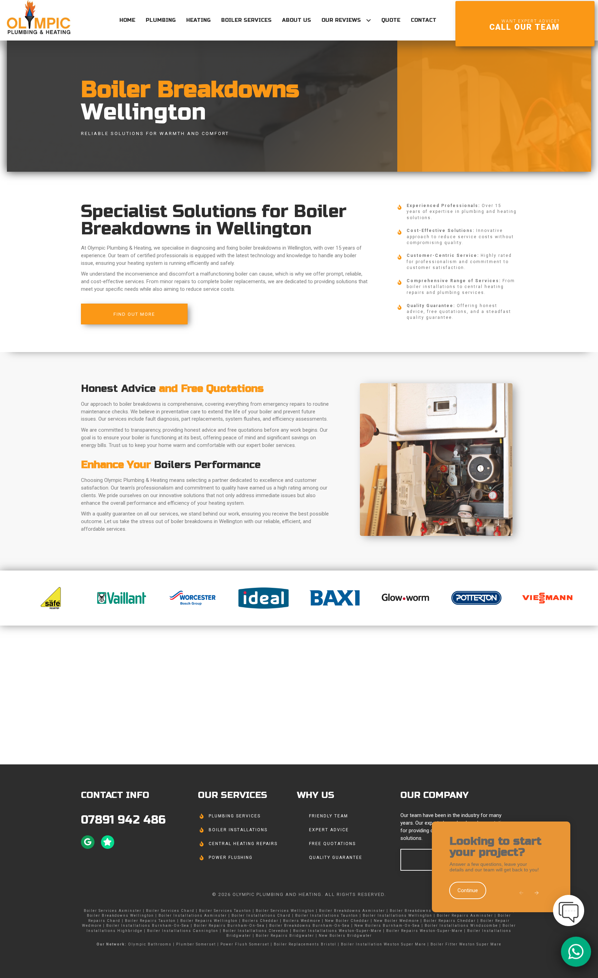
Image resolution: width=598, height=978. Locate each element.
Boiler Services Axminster (113, 911)
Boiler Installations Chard (261, 915)
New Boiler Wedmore (396, 921)
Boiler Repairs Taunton (150, 921)
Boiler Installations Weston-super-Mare (337, 931)
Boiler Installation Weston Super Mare (383, 944)
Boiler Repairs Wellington (209, 921)
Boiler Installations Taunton (326, 915)
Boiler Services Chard (170, 911)
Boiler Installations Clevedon (256, 931)
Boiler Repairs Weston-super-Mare (424, 931)
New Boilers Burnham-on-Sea (387, 925)
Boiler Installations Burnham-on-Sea (147, 925)
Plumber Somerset (196, 944)
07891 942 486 (123, 820)
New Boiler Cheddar (347, 921)
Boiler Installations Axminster (192, 915)
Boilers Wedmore (301, 921)
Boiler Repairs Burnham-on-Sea (229, 925)
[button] (521, 893)
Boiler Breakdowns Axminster (352, 911)
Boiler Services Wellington (285, 911)
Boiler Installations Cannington (182, 931)
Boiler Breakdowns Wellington (120, 915)
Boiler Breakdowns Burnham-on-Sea (309, 925)
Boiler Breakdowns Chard (418, 911)
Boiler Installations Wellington (397, 915)
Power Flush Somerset (244, 944)
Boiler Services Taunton (225, 911)
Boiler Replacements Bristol (305, 944)
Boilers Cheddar (260, 921)
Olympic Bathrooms (150, 944)
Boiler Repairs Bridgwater (285, 935)
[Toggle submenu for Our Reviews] (368, 20)
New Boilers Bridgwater (345, 935)
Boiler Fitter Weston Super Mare (466, 944)
